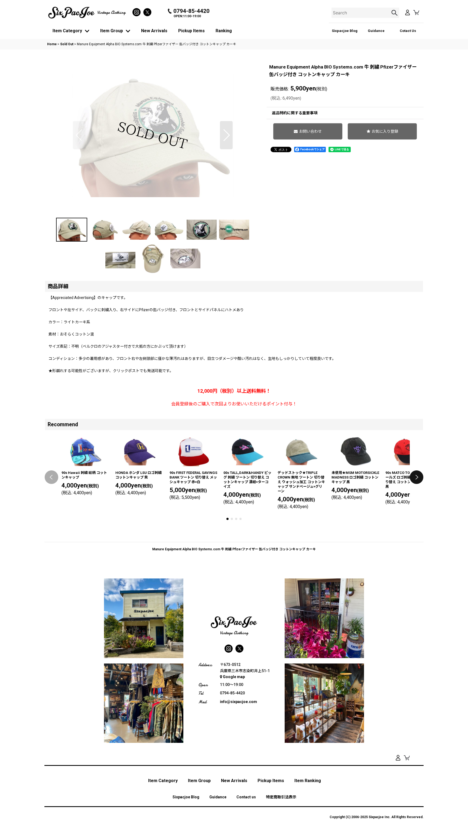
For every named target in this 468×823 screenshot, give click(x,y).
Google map (234, 677)
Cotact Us (408, 31)
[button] (79, 135)
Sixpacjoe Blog (345, 31)
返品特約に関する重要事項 (294, 113)
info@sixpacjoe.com (238, 702)
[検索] (395, 13)
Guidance (376, 31)
